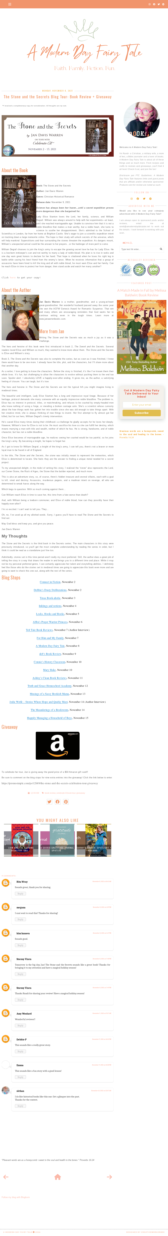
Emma (20, 1065)
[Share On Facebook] (57, 801)
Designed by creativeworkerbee (145, 1232)
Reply (20, 893)
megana (21, 907)
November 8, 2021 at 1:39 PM (102, 907)
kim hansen (23, 933)
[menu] (9, 4)
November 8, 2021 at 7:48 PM (102, 959)
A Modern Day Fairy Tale (17, 1232)
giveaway (80, 793)
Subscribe (142, 412)
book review (50, 793)
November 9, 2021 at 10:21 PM (101, 1039)
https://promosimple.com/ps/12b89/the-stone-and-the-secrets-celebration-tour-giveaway (50, 783)
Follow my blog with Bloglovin (16, 1197)
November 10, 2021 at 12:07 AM (101, 1091)
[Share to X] (49, 801)
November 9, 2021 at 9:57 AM (102, 1013)
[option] (21, 840)
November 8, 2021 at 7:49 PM (102, 987)
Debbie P (22, 1039)
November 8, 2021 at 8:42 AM (102, 881)
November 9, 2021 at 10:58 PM (101, 1065)
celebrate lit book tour (65, 793)
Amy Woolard (24, 1013)
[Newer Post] (6, 1177)
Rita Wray (22, 881)
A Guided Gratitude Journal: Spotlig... (58, 849)
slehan (20, 1091)
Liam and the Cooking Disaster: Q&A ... (21, 849)
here (13, 277)
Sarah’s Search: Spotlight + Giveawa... (94, 849)
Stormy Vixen (24, 959)
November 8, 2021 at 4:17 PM (102, 933)
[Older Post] (109, 1177)
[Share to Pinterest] (66, 801)
